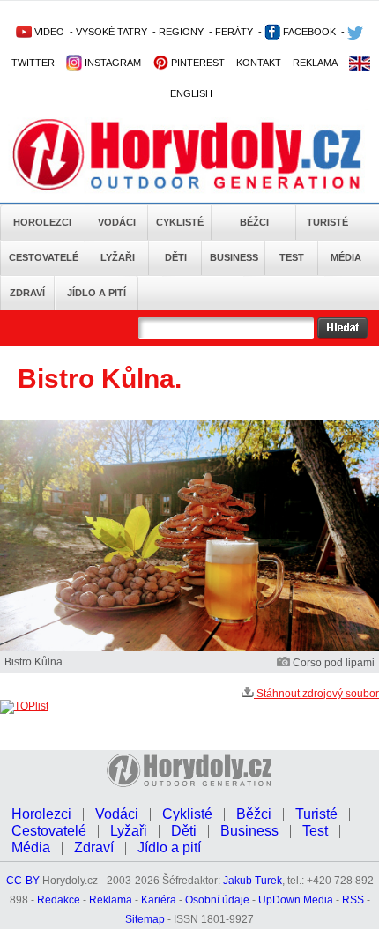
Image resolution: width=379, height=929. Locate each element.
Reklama (110, 900)
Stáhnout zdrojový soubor (316, 693)
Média (346, 257)
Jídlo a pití (96, 292)
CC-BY (23, 880)
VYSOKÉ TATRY (111, 31)
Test (291, 257)
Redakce (58, 900)
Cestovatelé (43, 257)
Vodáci (117, 222)
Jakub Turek (252, 880)
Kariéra (158, 900)
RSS (353, 900)
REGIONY (181, 31)
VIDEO (48, 31)
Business (234, 257)
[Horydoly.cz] (187, 157)
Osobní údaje (217, 900)
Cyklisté (180, 222)
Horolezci (42, 222)
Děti (176, 257)
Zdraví (27, 292)
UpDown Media (295, 900)
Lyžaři (117, 257)
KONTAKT (258, 62)
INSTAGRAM (111, 62)
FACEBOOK (308, 31)
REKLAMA (315, 62)
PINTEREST (196, 62)
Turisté (327, 222)
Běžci (254, 222)
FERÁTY (234, 31)
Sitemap (145, 919)
